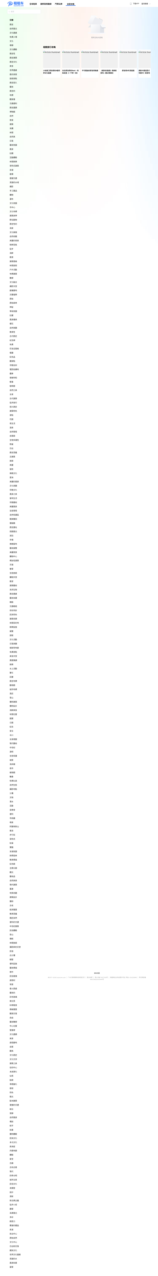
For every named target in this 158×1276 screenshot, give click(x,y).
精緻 (11, 602)
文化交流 (13, 1059)
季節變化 (13, 1084)
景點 (11, 415)
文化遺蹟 (13, 1034)
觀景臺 (12, 99)
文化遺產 (13, 33)
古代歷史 (13, 336)
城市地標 (13, 689)
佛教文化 (13, 473)
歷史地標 (13, 681)
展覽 (11, 631)
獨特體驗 (13, 1134)
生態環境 (13, 511)
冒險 (11, 469)
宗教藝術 (13, 502)
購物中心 (13, 556)
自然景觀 (13, 328)
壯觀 (11, 153)
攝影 (11, 186)
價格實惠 (13, 1009)
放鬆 (11, 635)
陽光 (11, 1096)
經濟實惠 (13, 909)
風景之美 (13, 494)
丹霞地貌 (13, 1150)
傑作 (11, 972)
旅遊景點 (13, 78)
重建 (11, 889)
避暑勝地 (13, 290)
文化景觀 (13, 486)
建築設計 (13, 897)
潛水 (11, 801)
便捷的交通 (14, 1105)
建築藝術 (13, 585)
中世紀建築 (14, 926)
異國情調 (13, 660)
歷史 (11, 24)
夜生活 (12, 423)
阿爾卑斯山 (14, 826)
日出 (11, 448)
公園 (11, 722)
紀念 (11, 727)
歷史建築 (13, 58)
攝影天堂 (13, 286)
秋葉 (11, 843)
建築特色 (13, 411)
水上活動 (13, 668)
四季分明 (13, 1175)
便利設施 (13, 963)
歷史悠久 (13, 82)
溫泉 (11, 427)
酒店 (11, 693)
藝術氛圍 (13, 145)
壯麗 (11, 315)
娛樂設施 (13, 627)
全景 (11, 394)
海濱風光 (13, 1213)
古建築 (12, 456)
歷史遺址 (13, 527)
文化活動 (13, 639)
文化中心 (13, 1242)
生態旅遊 (13, 573)
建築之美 (13, 1063)
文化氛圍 (13, 203)
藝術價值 (13, 968)
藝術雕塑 (13, 1022)
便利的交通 (14, 922)
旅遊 (11, 461)
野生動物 (13, 220)
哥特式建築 (14, 166)
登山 (11, 934)
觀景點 (12, 361)
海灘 (11, 128)
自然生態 (13, 785)
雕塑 (11, 278)
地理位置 (13, 714)
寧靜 (11, 45)
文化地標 (13, 211)
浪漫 (11, 170)
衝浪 (11, 831)
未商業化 (13, 1072)
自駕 (11, 1047)
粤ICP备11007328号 (101, 977)
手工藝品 (13, 191)
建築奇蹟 (13, 619)
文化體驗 (13, 49)
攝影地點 (13, 789)
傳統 (11, 939)
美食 (11, 66)
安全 (11, 731)
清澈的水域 (14, 182)
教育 (11, 257)
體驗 (11, 1155)
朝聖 (11, 959)
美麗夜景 (13, 552)
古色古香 (13, 1167)
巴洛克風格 (14, 348)
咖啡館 (12, 386)
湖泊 (11, 535)
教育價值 (13, 860)
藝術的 (12, 993)
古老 (11, 905)
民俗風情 (13, 976)
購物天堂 (13, 577)
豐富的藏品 (14, 1225)
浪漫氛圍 (13, 851)
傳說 (11, 1121)
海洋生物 (13, 589)
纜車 (11, 373)
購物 (11, 195)
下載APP (136, 4)
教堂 (11, 581)
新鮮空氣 (13, 245)
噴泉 (11, 822)
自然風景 (13, 1117)
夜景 (11, 120)
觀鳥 (11, 1051)
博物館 (12, 112)
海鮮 (11, 253)
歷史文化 (13, 62)
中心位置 (13, 1026)
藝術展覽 (13, 548)
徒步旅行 (13, 402)
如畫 (11, 1130)
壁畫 (11, 382)
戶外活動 (13, 269)
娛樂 (11, 664)
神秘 (11, 307)
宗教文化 (13, 490)
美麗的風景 (14, 481)
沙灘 (11, 793)
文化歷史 (13, 1055)
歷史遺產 (13, 594)
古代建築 (13, 398)
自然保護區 (14, 515)
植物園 (12, 772)
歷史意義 (13, 452)
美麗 (11, 465)
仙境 (11, 1076)
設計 (11, 1192)
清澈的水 (13, 1259)
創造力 (12, 1221)
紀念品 (12, 357)
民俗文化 (13, 1184)
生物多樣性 (14, 440)
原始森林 (13, 303)
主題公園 (13, 868)
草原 (11, 984)
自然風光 (13, 28)
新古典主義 (14, 1200)
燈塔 (11, 1088)
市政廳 (12, 818)
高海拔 (12, 1146)
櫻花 (11, 324)
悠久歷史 (13, 407)
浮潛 (11, 565)
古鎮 (11, 1163)
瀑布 (11, 199)
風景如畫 (13, 1263)
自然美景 (13, 880)
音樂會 (12, 810)
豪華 (11, 1267)
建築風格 (13, 261)
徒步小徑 (13, 1205)
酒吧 (11, 752)
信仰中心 (13, 1067)
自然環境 (13, 432)
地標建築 (13, 274)
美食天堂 (13, 656)
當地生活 (13, 498)
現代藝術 (13, 743)
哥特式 (12, 839)
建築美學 (13, 215)
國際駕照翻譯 (45, 4)
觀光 (11, 872)
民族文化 (13, 1138)
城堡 (11, 760)
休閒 (11, 132)
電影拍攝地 (14, 369)
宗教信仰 (13, 365)
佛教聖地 (13, 544)
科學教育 (13, 1005)
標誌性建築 (14, 560)
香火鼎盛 (13, 988)
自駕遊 (12, 436)
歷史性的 (13, 224)
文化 (11, 41)
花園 (11, 419)
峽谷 (11, 1109)
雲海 (11, 477)
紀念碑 (12, 340)
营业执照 (89, 977)
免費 (11, 344)
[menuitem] (134, 3)
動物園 (12, 685)
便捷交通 (13, 178)
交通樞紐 (13, 606)
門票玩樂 (58, 4)
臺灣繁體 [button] (144, 4)
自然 (11, 116)
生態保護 (13, 756)
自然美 (12, 137)
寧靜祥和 (13, 378)
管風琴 (12, 1030)
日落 (11, 141)
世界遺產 (13, 70)
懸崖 (11, 444)
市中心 (12, 207)
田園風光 (13, 531)
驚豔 (11, 847)
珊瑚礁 (12, 523)
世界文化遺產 (15, 1254)
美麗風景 (13, 506)
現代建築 (13, 885)
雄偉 (11, 174)
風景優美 (13, 319)
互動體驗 (13, 157)
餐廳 (11, 353)
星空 (11, 1159)
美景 (11, 1038)
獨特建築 (13, 702)
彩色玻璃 (13, 997)
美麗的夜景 (14, 240)
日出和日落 (14, 1246)
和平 (11, 1126)
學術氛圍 (13, 311)
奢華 (11, 569)
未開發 (12, 1188)
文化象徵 (13, 232)
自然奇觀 (13, 236)
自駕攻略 (70, 4)
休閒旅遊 (13, 943)
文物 (11, 797)
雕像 (11, 776)
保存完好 (13, 610)
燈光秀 (12, 1001)
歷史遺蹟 (13, 107)
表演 (11, 1229)
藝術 (11, 87)
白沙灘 (12, 955)
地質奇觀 (13, 893)
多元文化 (13, 1142)
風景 (11, 149)
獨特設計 (13, 706)
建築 (11, 124)
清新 (11, 1196)
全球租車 (33, 4)
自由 (11, 1018)
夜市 (11, 768)
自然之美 (13, 390)
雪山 (11, 698)
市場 (11, 540)
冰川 (11, 735)
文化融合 (13, 282)
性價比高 (13, 781)
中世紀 (12, 747)
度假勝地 (13, 1042)
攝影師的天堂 (15, 947)
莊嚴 (11, 677)
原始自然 (13, 1238)
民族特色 (13, 614)
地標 (11, 95)
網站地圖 (97, 973)
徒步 (11, 249)
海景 (11, 228)
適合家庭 (13, 74)
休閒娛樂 (13, 161)
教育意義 (13, 914)
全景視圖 (13, 739)
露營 (11, 1209)
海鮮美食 (13, 710)
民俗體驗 (13, 930)
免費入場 (13, 37)
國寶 (11, 718)
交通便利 (13, 103)
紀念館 (12, 864)
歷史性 (12, 53)
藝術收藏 (13, 598)
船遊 (11, 1080)
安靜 (11, 1113)
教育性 (12, 332)
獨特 (11, 901)
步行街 (12, 835)
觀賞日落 (13, 1013)
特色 (11, 1092)
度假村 (12, 980)
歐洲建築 (13, 1101)
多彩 (11, 1217)
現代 (11, 1171)
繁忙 (11, 673)
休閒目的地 (14, 623)
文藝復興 (13, 294)
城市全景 (13, 1180)
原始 (11, 299)
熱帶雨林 (13, 855)
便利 (11, 814)
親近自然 (13, 918)
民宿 (11, 951)
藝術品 (12, 876)
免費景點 (13, 652)
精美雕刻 (13, 519)
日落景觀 (13, 644)
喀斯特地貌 (14, 648)
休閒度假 (13, 265)
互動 (11, 806)
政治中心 (13, 1234)
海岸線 (12, 764)
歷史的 (12, 91)
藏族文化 (13, 1250)
